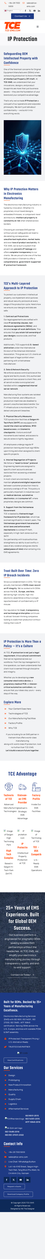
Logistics (12, 1103)
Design (11, 1075)
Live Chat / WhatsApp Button (22, 1161)
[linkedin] (39, 11)
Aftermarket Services (18, 1108)
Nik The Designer (28, 1208)
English (9, 11)
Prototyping (14, 1080)
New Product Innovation (19, 1084)
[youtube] (35, 11)
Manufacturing (15, 1089)
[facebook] (25, 11)
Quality (11, 1094)
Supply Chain (14, 1099)
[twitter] (30, 11)
